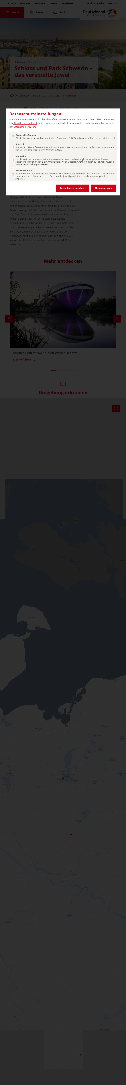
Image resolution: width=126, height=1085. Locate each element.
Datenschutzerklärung (25, 126)
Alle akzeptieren (103, 188)
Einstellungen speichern (72, 188)
